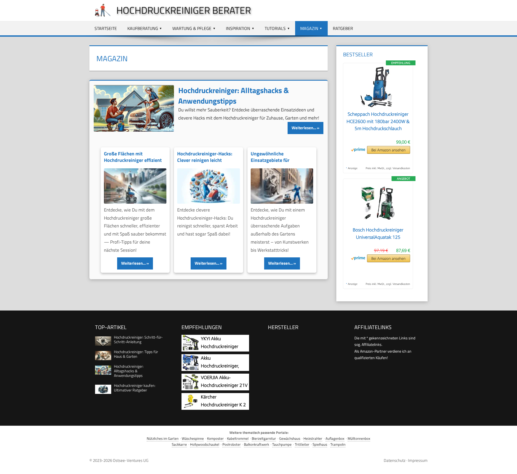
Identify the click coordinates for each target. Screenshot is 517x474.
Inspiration (238, 28)
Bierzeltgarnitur (264, 438)
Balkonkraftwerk (256, 444)
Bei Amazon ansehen (388, 150)
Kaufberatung (142, 28)
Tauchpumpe (282, 444)
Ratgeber (343, 28)
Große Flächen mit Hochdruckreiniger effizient (133, 157)
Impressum (418, 460)
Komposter (215, 438)
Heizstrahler (312, 438)
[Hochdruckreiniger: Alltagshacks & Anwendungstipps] (134, 108)
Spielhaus (320, 444)
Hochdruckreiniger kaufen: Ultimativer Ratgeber (134, 388)
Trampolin (337, 444)
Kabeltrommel (238, 438)
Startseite (106, 28)
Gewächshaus (289, 438)
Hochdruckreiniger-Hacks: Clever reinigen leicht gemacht (204, 160)
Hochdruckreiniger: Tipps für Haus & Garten (136, 354)
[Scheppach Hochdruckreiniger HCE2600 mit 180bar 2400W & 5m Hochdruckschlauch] (378, 107)
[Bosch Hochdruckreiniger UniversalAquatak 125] (378, 223)
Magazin (309, 28)
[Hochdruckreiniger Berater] (100, 16)
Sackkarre (179, 444)
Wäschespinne (193, 438)
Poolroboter (231, 444)
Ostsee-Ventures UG (130, 460)
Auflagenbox (335, 438)
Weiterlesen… (304, 128)
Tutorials (275, 28)
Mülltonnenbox (359, 438)
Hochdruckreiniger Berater (183, 10)
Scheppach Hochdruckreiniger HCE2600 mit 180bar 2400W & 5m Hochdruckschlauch (378, 121)
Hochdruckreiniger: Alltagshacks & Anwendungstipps (233, 95)
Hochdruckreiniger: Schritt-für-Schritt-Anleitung (138, 339)
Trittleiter (302, 444)
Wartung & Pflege (191, 28)
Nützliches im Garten (163, 438)
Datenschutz (395, 460)
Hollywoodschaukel (204, 444)
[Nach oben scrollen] (508, 465)
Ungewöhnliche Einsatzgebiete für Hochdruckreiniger (270, 160)
